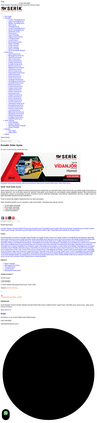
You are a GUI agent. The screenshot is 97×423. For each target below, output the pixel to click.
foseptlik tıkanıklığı (85, 239)
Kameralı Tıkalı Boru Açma (52, 248)
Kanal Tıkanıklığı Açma (16, 30)
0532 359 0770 (6, 310)
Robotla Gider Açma (22, 183)
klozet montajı (35, 256)
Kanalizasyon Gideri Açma (80, 242)
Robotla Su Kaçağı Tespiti (39, 237)
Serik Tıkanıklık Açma (42, 251)
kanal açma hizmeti (74, 241)
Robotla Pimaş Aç (25, 241)
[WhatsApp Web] (6, 414)
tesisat (3, 237)
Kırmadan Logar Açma (12, 251)
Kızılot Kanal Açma (14, 102)
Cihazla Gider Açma (51, 183)
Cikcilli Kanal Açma (14, 69)
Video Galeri (12, 132)
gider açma (9, 241)
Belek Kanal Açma (14, 66)
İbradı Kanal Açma (14, 84)
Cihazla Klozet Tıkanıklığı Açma (46, 249)
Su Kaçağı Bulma (72, 237)
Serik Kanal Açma (14, 54)
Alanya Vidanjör (13, 127)
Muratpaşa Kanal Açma (16, 114)
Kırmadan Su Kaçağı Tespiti (21, 237)
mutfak (59, 241)
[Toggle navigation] (1, 13)
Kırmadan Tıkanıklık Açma (77, 244)
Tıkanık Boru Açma (36, 248)
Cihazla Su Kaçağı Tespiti (57, 237)
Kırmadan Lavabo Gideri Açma (61, 246)
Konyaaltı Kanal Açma (15, 105)
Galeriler (7, 129)
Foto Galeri (12, 131)
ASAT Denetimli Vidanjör (16, 50)
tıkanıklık (8, 237)
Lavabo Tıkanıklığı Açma (16, 20)
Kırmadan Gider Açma (8, 183)
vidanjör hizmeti (83, 254)
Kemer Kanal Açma (14, 96)
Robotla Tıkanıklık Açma (59, 244)
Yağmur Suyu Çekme (15, 37)
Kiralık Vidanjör (13, 47)
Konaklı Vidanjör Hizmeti (9, 228)
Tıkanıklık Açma (13, 26)
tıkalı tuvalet (5, 239)
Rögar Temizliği (13, 43)
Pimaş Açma (12, 33)
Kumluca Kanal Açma (15, 108)
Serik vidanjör (14, 256)
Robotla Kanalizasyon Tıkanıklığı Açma (30, 242)
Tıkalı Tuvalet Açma (81, 248)
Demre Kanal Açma (14, 71)
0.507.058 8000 (6, 281)
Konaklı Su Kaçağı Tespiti (70, 230)
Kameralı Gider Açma (37, 183)
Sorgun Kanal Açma (15, 88)
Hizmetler (8, 18)
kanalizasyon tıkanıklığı (86, 237)
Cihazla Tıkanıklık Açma (20, 246)
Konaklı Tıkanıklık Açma (75, 228)
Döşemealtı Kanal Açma (16, 73)
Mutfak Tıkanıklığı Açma (16, 23)
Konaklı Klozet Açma (34, 230)
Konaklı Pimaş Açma (25, 228)
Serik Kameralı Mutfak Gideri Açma (42, 254)
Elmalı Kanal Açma (14, 76)
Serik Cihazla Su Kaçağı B (21, 253)
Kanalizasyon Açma (15, 42)
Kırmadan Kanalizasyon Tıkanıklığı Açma (57, 242)
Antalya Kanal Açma (15, 62)
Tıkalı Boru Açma (14, 32)
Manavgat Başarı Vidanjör (17, 125)
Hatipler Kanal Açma (15, 95)
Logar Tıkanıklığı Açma (16, 21)
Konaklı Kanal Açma (15, 100)
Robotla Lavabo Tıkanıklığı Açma (39, 246)
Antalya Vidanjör (14, 124)
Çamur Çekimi (13, 40)
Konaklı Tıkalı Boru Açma (18, 230)
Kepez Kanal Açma (14, 98)
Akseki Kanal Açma (14, 57)
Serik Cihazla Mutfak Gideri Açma (66, 254)
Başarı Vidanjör (10, 263)
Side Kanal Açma (14, 74)
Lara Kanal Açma (14, 110)
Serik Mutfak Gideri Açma (39, 253)
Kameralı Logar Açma (27, 251)
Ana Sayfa (8, 16)
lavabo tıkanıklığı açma (39, 239)
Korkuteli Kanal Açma (15, 107)
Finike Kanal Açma (14, 78)
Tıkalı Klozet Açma (67, 248)
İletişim (7, 134)
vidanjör (64, 241)
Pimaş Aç (16, 241)
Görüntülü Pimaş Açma (8, 242)
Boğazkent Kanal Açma (16, 67)
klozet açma (58, 239)
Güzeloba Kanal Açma (15, 83)
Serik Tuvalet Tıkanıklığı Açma (76, 251)
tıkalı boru (50, 239)
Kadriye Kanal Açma (15, 119)
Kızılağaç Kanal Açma (15, 117)
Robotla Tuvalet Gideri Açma (67, 249)
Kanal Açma (9, 52)
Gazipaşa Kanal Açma (15, 79)
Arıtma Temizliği (13, 49)
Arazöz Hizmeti (13, 45)
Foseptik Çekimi (13, 38)
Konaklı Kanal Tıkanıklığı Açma (42, 228)
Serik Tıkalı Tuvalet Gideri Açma (25, 249)
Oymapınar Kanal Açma (16, 103)
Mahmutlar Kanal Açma (16, 112)
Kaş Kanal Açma (14, 93)
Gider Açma (12, 25)
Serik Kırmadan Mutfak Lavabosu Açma (61, 253)
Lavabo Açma (9, 269)
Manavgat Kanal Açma (15, 55)
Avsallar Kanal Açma (15, 64)
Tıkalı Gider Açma (64, 183)
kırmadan (28, 239)
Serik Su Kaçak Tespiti (57, 251)
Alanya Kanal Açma (15, 61)
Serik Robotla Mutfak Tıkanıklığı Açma (18, 254)
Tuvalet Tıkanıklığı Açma (16, 28)
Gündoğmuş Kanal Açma (16, 81)
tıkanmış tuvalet (14, 239)
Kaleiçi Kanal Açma (15, 90)
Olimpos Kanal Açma (15, 115)
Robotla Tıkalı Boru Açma (21, 248)
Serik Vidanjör (9, 120)
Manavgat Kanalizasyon (13, 270)
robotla (22, 239)
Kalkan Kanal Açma (15, 91)
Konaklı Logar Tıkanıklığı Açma (51, 230)
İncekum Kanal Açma (15, 86)
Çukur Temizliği (13, 35)
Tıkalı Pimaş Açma (38, 241)
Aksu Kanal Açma (14, 59)
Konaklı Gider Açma (60, 228)
